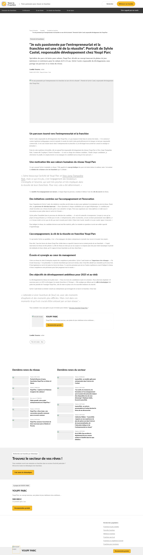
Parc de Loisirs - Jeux (37, 342)
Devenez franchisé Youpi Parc (78, 308)
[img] (18, 10)
